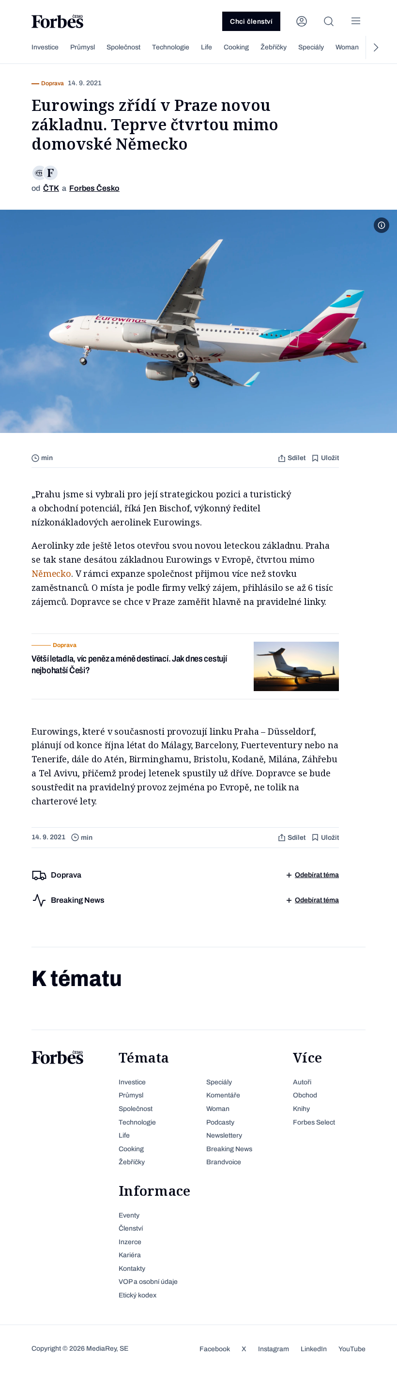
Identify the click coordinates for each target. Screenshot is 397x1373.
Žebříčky (273, 47)
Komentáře (223, 1095)
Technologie (170, 47)
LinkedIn (314, 1349)
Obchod (305, 1095)
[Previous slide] (21, 47)
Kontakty (132, 1268)
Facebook (214, 1349)
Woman (347, 47)
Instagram (273, 1349)
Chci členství (251, 21)
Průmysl (82, 47)
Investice (45, 47)
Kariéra (130, 1255)
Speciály (311, 47)
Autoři (302, 1082)
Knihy (301, 1108)
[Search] (328, 21)
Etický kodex (137, 1295)
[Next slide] (375, 47)
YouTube (352, 1349)
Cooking (236, 47)
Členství (131, 1228)
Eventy (129, 1215)
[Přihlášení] (301, 21)
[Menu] (356, 21)
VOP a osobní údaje (148, 1281)
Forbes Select (314, 1122)
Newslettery (224, 1135)
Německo (51, 573)
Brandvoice (223, 1162)
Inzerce (130, 1242)
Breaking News (229, 1149)
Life (206, 47)
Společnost (123, 47)
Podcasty (220, 1122)
